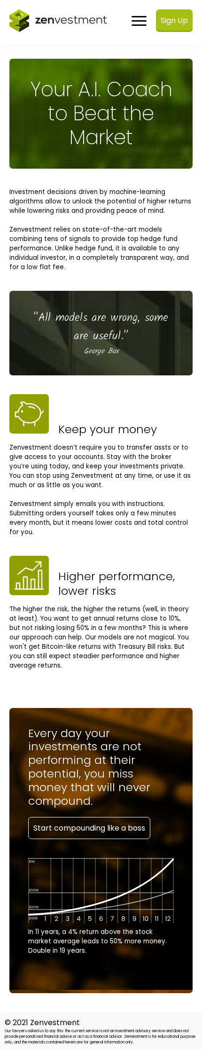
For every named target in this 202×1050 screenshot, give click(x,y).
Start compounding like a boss (89, 828)
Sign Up (174, 20)
